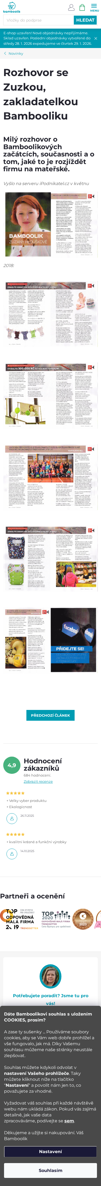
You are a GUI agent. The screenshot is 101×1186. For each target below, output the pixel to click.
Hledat (85, 20)
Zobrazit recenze (38, 781)
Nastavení (50, 1151)
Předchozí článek (50, 715)
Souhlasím (50, 1170)
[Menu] (94, 7)
